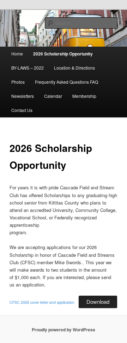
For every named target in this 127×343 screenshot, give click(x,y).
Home (17, 54)
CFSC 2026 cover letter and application (42, 302)
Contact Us (21, 110)
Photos (18, 82)
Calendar (53, 96)
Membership (84, 96)
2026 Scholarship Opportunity (63, 54)
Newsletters (22, 96)
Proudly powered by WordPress (63, 329)
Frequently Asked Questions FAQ (66, 82)
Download (97, 301)
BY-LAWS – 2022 (27, 68)
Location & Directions (74, 68)
